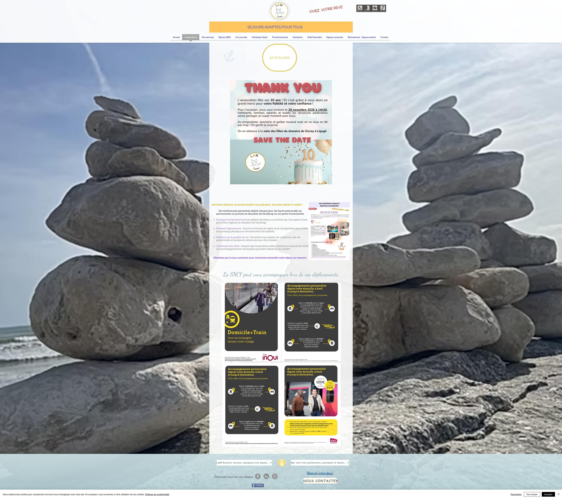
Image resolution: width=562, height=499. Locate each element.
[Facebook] (258, 476)
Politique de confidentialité (157, 494)
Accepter (548, 494)
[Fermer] (558, 494)
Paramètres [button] (516, 494)
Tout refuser (532, 494)
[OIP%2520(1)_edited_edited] (266, 476)
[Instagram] (275, 476)
